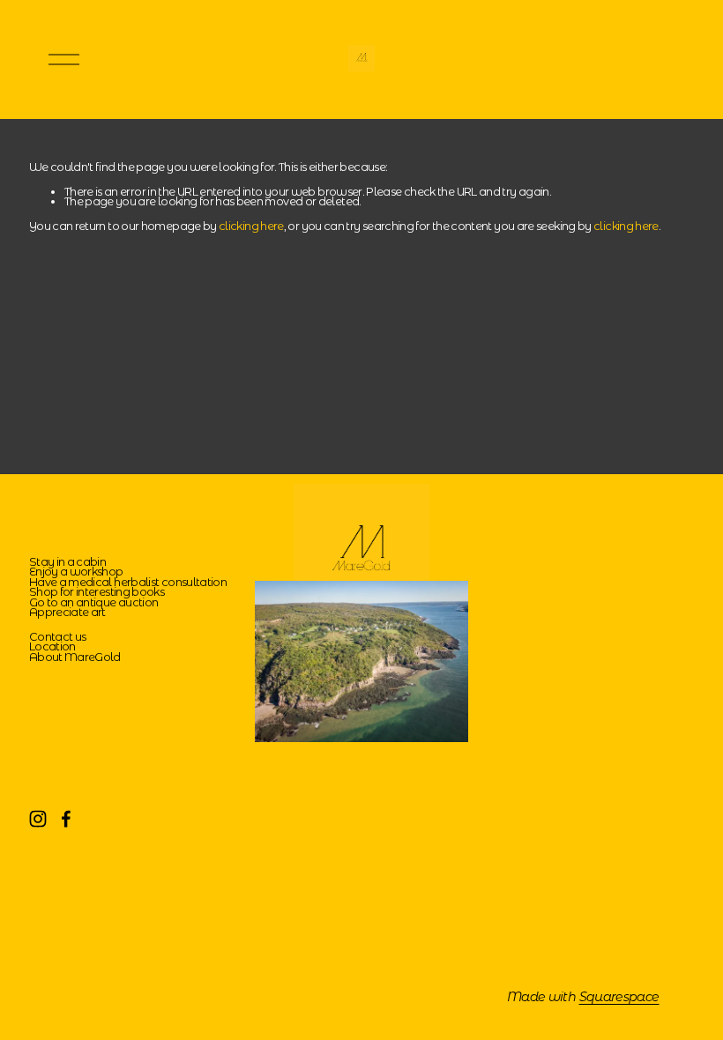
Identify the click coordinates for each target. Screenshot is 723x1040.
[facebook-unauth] (66, 819)
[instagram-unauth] (38, 819)
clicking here (251, 226)
